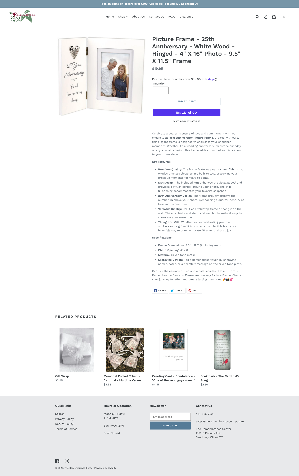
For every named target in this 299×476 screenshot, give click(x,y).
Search (60, 413)
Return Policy (64, 424)
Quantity (159, 83)
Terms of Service (66, 429)
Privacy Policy (64, 418)
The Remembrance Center (79, 468)
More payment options (186, 121)
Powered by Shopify (105, 468)
